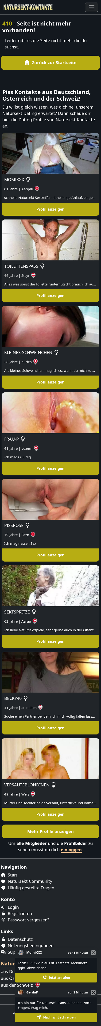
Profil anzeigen (50, 209)
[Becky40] (50, 671)
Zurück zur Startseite (54, 62)
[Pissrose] (50, 498)
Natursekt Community (29, 881)
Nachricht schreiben (59, 1017)
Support (15, 952)
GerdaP (32, 992)
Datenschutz (20, 939)
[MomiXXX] (50, 153)
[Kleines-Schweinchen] (50, 326)
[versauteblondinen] (50, 758)
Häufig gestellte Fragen (30, 888)
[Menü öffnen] (91, 7)
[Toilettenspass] (50, 239)
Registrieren (19, 913)
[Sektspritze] (50, 585)
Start (12, 875)
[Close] (93, 992)
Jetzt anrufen (59, 977)
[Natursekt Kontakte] (28, 7)
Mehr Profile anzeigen (50, 831)
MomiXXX (34, 952)
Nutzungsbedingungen (30, 945)
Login (13, 907)
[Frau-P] (50, 412)
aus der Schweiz (17, 985)
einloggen (71, 849)
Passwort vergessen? (28, 920)
